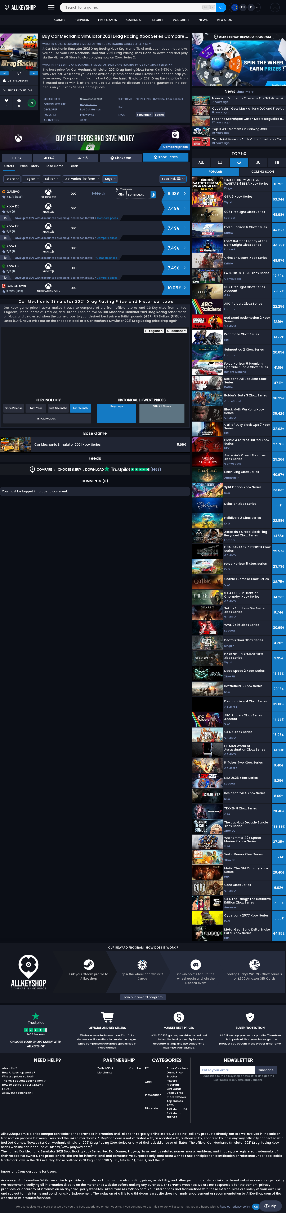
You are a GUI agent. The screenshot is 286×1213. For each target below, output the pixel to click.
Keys (108, 179)
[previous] (4, 73)
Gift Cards (174, 1089)
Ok (256, 1206)
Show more (245, 92)
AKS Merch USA (177, 1109)
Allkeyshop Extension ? (17, 1093)
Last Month (80, 408)
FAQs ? (7, 1089)
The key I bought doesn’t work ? (24, 1081)
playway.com (88, 104)
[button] (275, 7)
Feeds (74, 166)
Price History (29, 166)
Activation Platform (80, 179)
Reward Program (173, 1083)
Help (272, 1206)
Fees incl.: (169, 179)
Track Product (47, 418)
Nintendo (151, 1108)
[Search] (221, 7)
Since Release (14, 408)
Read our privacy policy (235, 1206)
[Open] (51, 7)
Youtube (135, 1068)
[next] (34, 73)
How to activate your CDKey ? (22, 1085)
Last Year (36, 408)
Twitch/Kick (105, 1068)
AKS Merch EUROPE (174, 1115)
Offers (9, 166)
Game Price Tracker (175, 1075)
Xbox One (158, 99)
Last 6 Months (58, 408)
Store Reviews (176, 1097)
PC (137, 99)
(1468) (155, 469)
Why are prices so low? (18, 1076)
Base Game (54, 166)
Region (30, 179)
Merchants (104, 1072)
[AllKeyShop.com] (20, 7)
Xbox (83, 120)
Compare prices (107, 218)
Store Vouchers (177, 1068)
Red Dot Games (90, 109)
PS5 (149, 99)
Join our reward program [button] (143, 997)
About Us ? (9, 1068)
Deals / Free (175, 1093)
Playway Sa (87, 115)
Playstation (153, 1095)
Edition (50, 179)
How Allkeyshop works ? (18, 1072)
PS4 (142, 99)
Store (10, 179)
